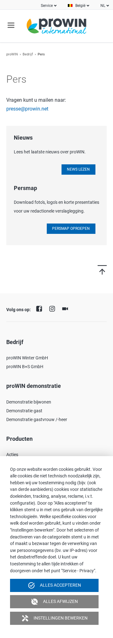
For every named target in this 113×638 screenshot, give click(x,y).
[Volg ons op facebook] (40, 308)
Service (47, 5)
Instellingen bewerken (54, 618)
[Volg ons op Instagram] (53, 308)
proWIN (12, 54)
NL (102, 5)
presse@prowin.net (27, 109)
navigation (11, 25)
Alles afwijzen (54, 601)
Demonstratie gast (24, 410)
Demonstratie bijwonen (28, 401)
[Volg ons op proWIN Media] (66, 308)
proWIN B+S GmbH (24, 366)
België (80, 5)
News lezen (78, 169)
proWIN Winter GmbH (27, 357)
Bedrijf (28, 54)
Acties (12, 454)
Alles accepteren (54, 585)
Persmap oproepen (71, 228)
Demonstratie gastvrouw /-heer (36, 419)
